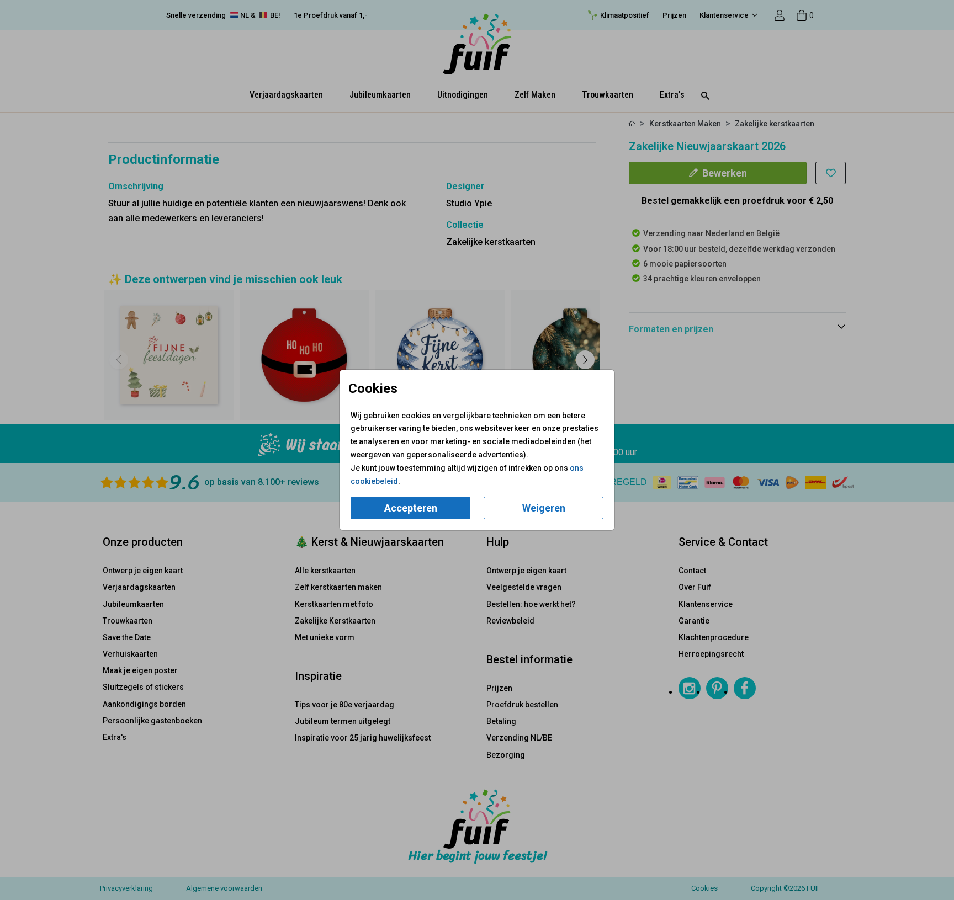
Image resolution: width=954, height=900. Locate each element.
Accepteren (410, 508)
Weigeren (543, 508)
